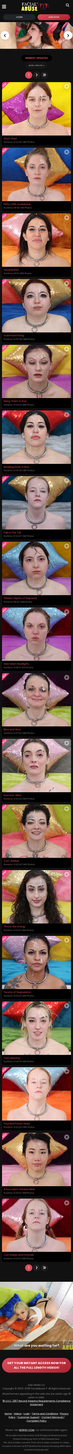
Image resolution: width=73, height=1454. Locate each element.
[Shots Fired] (36, 109)
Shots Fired (10, 138)
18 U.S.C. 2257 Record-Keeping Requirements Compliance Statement (36, 1402)
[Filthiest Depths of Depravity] (36, 568)
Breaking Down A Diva (16, 467)
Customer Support (28, 1417)
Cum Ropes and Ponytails (19, 1255)
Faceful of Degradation (17, 992)
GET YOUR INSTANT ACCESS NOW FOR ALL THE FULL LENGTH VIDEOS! (36, 1365)
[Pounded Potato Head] (36, 1094)
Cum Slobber (11, 861)
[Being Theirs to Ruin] (36, 371)
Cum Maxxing (12, 1058)
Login (19, 17)
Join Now (53, 17)
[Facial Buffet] (36, 240)
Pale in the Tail (12, 532)
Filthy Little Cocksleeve (17, 204)
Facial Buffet (11, 270)
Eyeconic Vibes (12, 795)
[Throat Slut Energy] (36, 896)
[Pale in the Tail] (36, 503)
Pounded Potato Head (17, 1123)
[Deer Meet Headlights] (36, 634)
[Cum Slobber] (36, 831)
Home (8, 1413)
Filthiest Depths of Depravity (20, 598)
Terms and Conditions (45, 1413)
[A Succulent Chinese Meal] (36, 1159)
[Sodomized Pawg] (36, 305)
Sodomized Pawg (14, 335)
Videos (18, 1413)
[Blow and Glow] (36, 700)
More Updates (36, 65)
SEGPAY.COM (26, 1430)
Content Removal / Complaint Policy (45, 1419)
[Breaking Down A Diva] (36, 437)
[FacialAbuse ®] (35, 7)
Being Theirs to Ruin (15, 401)
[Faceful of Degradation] (36, 962)
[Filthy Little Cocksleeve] (36, 174)
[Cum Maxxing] (36, 1028)
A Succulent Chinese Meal (19, 1189)
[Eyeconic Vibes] (36, 765)
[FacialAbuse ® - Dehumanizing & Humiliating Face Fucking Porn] (36, 35)
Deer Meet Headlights (16, 664)
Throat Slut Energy (14, 926)
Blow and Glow (12, 729)
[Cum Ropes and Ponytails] (36, 1225)
